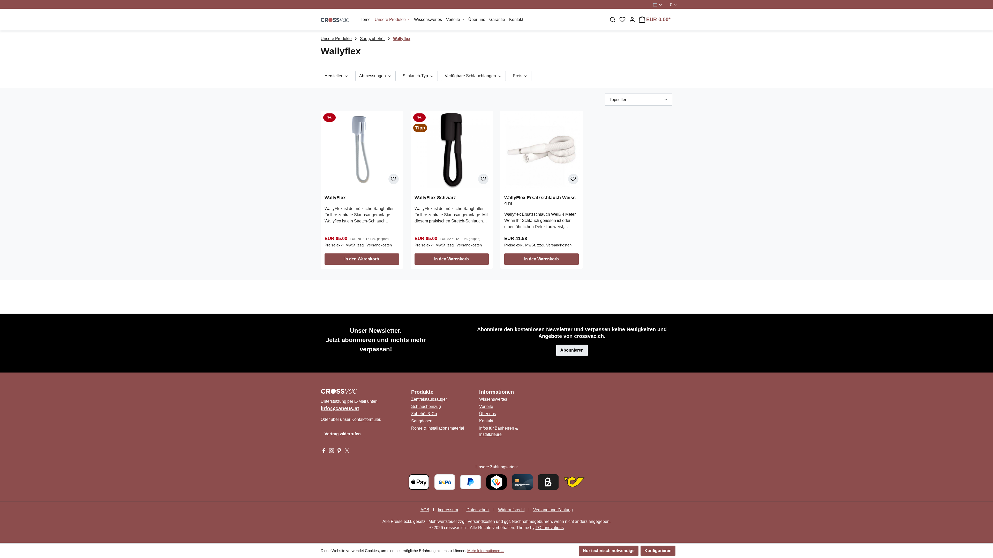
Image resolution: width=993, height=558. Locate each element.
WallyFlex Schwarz (435, 197)
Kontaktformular (365, 419)
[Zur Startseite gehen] (335, 20)
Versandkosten (481, 521)
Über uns (487, 414)
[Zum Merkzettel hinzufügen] (393, 179)
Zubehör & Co (424, 414)
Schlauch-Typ (416, 76)
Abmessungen (373, 76)
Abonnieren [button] (572, 350)
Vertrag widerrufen (343, 434)
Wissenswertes (493, 399)
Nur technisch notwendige (609, 550)
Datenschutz (478, 510)
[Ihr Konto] (632, 19)
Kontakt (486, 421)
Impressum (448, 510)
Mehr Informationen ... (485, 550)
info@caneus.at (340, 408)
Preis (518, 76)
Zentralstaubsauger (429, 399)
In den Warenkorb (361, 259)
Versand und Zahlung (553, 510)
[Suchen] (613, 19)
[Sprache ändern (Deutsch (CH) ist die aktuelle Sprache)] (658, 5)
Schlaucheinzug (426, 406)
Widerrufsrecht (511, 510)
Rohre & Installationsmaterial (437, 428)
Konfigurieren (658, 550)
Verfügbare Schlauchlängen (471, 76)
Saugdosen (421, 421)
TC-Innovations (550, 527)
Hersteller (334, 76)
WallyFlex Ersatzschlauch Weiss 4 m (540, 200)
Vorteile (486, 406)
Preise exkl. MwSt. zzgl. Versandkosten (358, 245)
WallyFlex (335, 197)
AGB (424, 510)
